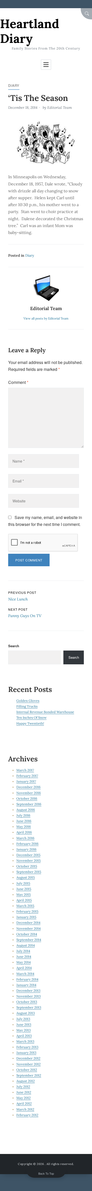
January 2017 (26, 781)
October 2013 (26, 1002)
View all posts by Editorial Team (46, 318)
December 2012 (28, 1058)
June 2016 (23, 821)
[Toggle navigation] (46, 65)
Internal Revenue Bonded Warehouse (45, 712)
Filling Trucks (27, 706)
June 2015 (23, 889)
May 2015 (23, 894)
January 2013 (26, 1053)
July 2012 (23, 1086)
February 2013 (27, 1047)
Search (13, 645)
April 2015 (24, 900)
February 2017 (27, 776)
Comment (18, 382)
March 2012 (25, 1109)
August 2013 (25, 1013)
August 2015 (25, 877)
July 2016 (23, 815)
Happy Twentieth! (30, 723)
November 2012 (28, 1064)
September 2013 (28, 1007)
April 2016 (24, 832)
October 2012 (26, 1070)
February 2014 (27, 979)
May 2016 (23, 826)
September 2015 (28, 872)
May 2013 (23, 1030)
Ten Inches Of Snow (31, 717)
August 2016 (25, 810)
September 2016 (28, 804)
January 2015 (26, 917)
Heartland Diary (29, 31)
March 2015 (25, 906)
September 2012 (28, 1075)
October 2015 (26, 866)
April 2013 (24, 1036)
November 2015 (28, 860)
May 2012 (23, 1098)
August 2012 (25, 1081)
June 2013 (23, 1024)
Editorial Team (59, 107)
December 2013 (28, 990)
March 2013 (25, 1041)
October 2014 (26, 934)
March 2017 (25, 770)
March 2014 (25, 974)
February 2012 (27, 1115)
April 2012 (24, 1103)
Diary (13, 85)
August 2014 (25, 945)
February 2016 (27, 844)
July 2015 (23, 883)
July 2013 (23, 1019)
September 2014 (28, 940)
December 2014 (28, 923)
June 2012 (23, 1092)
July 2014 (23, 951)
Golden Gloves (27, 701)
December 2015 (28, 855)
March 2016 (25, 838)
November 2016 (28, 793)
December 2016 (28, 787)
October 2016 (26, 798)
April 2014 (24, 968)
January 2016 (26, 849)
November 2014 (28, 928)
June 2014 (23, 956)
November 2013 (28, 996)
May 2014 (23, 962)
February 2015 (27, 911)
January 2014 (26, 985)
